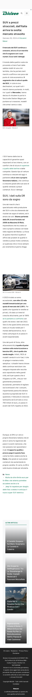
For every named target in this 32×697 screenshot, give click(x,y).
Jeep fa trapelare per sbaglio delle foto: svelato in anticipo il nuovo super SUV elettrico (15, 490)
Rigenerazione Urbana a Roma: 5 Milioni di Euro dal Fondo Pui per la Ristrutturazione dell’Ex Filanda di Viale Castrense (14, 632)
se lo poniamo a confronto (13, 319)
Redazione (14, 651)
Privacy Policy (23, 651)
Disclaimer (16, 653)
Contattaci (16, 684)
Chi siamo (6, 651)
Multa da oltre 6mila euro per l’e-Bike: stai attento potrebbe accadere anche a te (15, 480)
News (7, 474)
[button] (21, 13)
